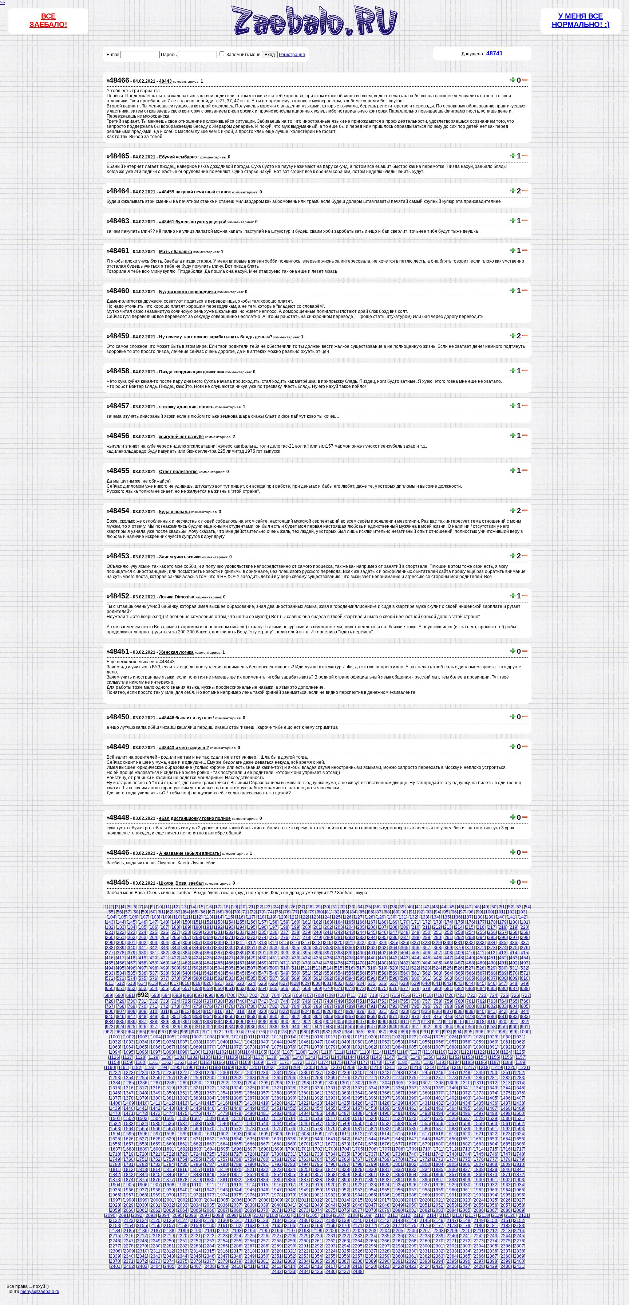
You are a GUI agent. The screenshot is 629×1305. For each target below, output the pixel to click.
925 (131, 1026)
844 (524, 1011)
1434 (465, 1103)
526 (459, 968)
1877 (169, 1179)
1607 (290, 1133)
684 (481, 988)
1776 (479, 1159)
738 (219, 1001)
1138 (271, 1057)
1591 (492, 1128)
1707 (385, 1149)
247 (393, 932)
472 (295, 963)
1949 (303, 1189)
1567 (169, 1128)
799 (459, 1006)
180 (514, 922)
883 (525, 1016)
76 (286, 912)
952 (426, 1026)
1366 (384, 1093)
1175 (337, 1062)
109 (166, 917)
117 (250, 917)
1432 (438, 1103)
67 (211, 912)
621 (218, 983)
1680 (438, 1144)
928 (164, 1026)
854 (208, 1016)
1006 (183, 1036)
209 (404, 927)
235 (262, 932)
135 (446, 917)
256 (492, 932)
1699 (277, 1149)
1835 (438, 1169)
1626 (128, 1138)
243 (350, 932)
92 (420, 912)
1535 (155, 1123)
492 (514, 963)
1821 (250, 1169)
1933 (506, 1184)
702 (253, 995)
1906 (142, 1184)
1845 (155, 1174)
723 (482, 995)
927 (153, 1026)
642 (448, 983)
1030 (506, 1036)
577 (164, 978)
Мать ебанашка (175, 251)
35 (368, 906)
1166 (219, 1062)
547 (262, 973)
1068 (182, 1047)
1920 (330, 1184)
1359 (290, 1093)
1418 (250, 1103)
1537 (182, 1123)
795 (415, 1006)
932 (208, 1026)
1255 (142, 1077)
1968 (142, 1195)
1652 (479, 1138)
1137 (258, 1057)
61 (161, 912)
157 (262, 922)
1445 (196, 1108)
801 (481, 1006)
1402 (452, 1098)
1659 (155, 1144)
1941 (196, 1189)
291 (448, 937)
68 (219, 912)
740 (241, 1001)
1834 (425, 1169)
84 (353, 912)
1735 (344, 1154)
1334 (371, 1087)
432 (284, 957)
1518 (344, 1118)
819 (251, 1011)
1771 (411, 1159)
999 (512, 1031)
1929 (452, 1184)
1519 (357, 1118)
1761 (277, 1159)
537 (153, 973)
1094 (115, 1052)
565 (459, 973)
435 (317, 957)
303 (153, 942)
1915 (263, 1184)
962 (108, 1031)
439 (361, 957)
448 (459, 957)
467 (241, 963)
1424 (330, 1103)
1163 (180, 1062)
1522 (398, 1118)
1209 (362, 1067)
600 (415, 978)
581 (208, 978)
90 (404, 912)
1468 (506, 1108)
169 (393, 922)
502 (197, 968)
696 (188, 995)
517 (360, 968)
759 (448, 1001)
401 (372, 952)
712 (362, 995)
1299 (317, 1082)
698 (210, 995)
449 (470, 957)
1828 (344, 1169)
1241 (371, 1072)
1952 (344, 1189)
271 (230, 937)
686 (503, 988)
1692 (183, 1149)
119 (271, 917)
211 (426, 927)
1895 (411, 1179)
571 (525, 973)
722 (471, 995)
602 (437, 978)
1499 (506, 1113)
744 (284, 1001)
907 (361, 1021)
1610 (331, 1133)
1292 (223, 1082)
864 (317, 1016)
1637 (277, 1138)
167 (372, 922)
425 (208, 957)
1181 (415, 1062)
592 (328, 978)
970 (195, 1031)
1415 (209, 1103)
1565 (142, 1128)
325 (393, 942)
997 (490, 1031)
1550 (357, 1123)
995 (468, 1031)
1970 (169, 1195)
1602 (223, 1133)
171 (415, 922)
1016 (317, 1036)
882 (514, 1016)
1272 (371, 1077)
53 (519, 906)
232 (230, 932)
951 (415, 1026)
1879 (196, 1179)
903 (317, 1021)
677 (404, 988)
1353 (209, 1093)
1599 (183, 1133)
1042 (250, 1042)
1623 (506, 1133)
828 (349, 1011)
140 (501, 917)
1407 (519, 1098)
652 (131, 988)
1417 (236, 1103)
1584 (398, 1128)
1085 (411, 1047)
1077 (303, 1047)
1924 (384, 1184)
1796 (330, 1164)
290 (437, 937)
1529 (492, 1118)
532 (524, 968)
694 (166, 995)
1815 (169, 1169)
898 (262, 1021)
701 (242, 995)
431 (273, 957)
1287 (156, 1082)
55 (111, 912)
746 (306, 1001)
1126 (114, 1057)
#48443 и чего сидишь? (184, 747)
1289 (183, 1082)
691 (130, 995)
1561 (506, 1123)
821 (273, 1011)
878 (470, 1016)
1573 (250, 1128)
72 (253, 912)
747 (317, 1001)
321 (349, 942)
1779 (519, 1159)
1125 (519, 1052)
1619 (452, 1133)
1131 (180, 1057)
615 (153, 983)
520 (393, 968)
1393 (330, 1098)
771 (153, 1006)
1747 (506, 1154)
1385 (223, 1098)
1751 (142, 1159)
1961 (465, 1189)
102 (511, 912)
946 (361, 1026)
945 (350, 1026)
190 (197, 927)
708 (319, 995)
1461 (411, 1108)
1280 (479, 1077)
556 (361, 973)
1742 (438, 1154)
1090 (479, 1047)
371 (470, 947)
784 (295, 1006)
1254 (128, 1077)
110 (177, 917)
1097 (155, 1052)
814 (197, 1011)
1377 (115, 1098)
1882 (236, 1179)
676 (393, 988)
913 (426, 1021)
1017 (330, 1036)
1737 (371, 1154)
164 (339, 922)
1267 (303, 1077)
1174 (324, 1062)
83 (345, 912)
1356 (250, 1093)
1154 (481, 1057)
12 (175, 906)
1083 (384, 1047)
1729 (263, 1154)
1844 (142, 1174)
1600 (196, 1133)
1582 (371, 1128)
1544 (277, 1123)
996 (479, 1031)
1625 (115, 1138)
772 (164, 1006)
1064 (128, 1047)
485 (437, 963)
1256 (155, 1077)
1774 (452, 1159)
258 (514, 932)
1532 (115, 1123)
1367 (398, 1093)
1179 (389, 1062)
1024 (425, 1036)
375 (514, 947)
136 (457, 917)
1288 (169, 1082)
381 (153, 952)
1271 (357, 1077)
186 (153, 927)
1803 (425, 1164)
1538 (196, 1123)
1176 (350, 1062)
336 (513, 942)
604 (459, 978)
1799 (371, 1164)
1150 (429, 1057)
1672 (330, 1144)
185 (142, 927)
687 (514, 988)
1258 (182, 1077)
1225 (155, 1072)
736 (197, 1001)
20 (242, 906)
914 (437, 1021)
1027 (465, 1036)
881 (503, 1016)
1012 (263, 1036)
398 (339, 952)
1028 (479, 1036)
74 (270, 912)
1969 (155, 1195)
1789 (236, 1164)
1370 (438, 1093)
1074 (263, 1047)
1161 (153, 1062)
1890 (344, 1179)
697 (199, 995)
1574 (263, 1128)
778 (230, 1006)
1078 (317, 1047)
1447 (223, 1108)
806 (110, 1011)
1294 (250, 1082)
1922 (357, 1184)
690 (119, 995)
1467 (492, 1108)
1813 (142, 1169)
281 (339, 937)
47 (468, 906)
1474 (169, 1113)
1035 (155, 1042)
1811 (115, 1169)
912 (415, 1021)
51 (502, 906)
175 (459, 922)
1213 (416, 1067)
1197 (202, 1067)
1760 (263, 1159)
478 (361, 963)
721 (460, 995)
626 (273, 983)
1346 (115, 1093)
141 (511, 917)
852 (186, 1016)
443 (404, 957)
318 (317, 942)
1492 (411, 1113)
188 (175, 927)
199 (295, 927)
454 (525, 957)
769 (131, 1006)
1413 (182, 1103)
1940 (182, 1189)
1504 (156, 1118)
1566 (155, 1128)
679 (426, 988)
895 (230, 1021)
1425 (344, 1103)
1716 (506, 1149)
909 (383, 1021)
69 (228, 912)
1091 (492, 1047)
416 (110, 957)
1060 (492, 1042)
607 (492, 978)
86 (370, 912)
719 (439, 995)
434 (306, 957)
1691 (169, 1149)
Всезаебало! (48, 20)
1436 (492, 1103)
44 (443, 906)
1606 (277, 1133)
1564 (128, 1128)
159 (284, 922)
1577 (303, 1128)
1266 (290, 1077)
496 (131, 968)
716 (406, 995)
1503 (142, 1118)
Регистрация (292, 54)
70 (236, 912)
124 (326, 917)
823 (295, 1011)
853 (197, 1016)
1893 (384, 1179)
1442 (155, 1108)
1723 (182, 1154)
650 (110, 988)
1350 (169, 1093)
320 (339, 942)
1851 (236, 1174)
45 (452, 906)
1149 (415, 1057)
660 (219, 988)
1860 (357, 1174)
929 (175, 1026)
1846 (169, 1174)
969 (185, 1031)
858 (252, 1016)
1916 (277, 1184)
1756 (209, 1159)
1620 (465, 1133)
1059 (479, 1042)
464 (208, 963)
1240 (357, 1072)
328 (426, 942)
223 (131, 932)
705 (286, 995)
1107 (287, 1052)
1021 (384, 1036)
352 (262, 947)
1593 (519, 1128)
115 (229, 917)
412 (491, 952)
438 (350, 957)
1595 (129, 1133)
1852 (250, 1174)
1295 (263, 1082)
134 (435, 917)
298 (525, 937)
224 (142, 932)
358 (328, 947)
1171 (284, 1062)
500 (175, 968)
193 (230, 927)
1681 (452, 1144)
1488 (357, 1113)
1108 (300, 1052)
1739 (398, 1154)
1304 (385, 1082)
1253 (115, 1077)
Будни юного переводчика (188, 291)
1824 (290, 1169)
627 (284, 983)
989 (403, 1031)
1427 (371, 1103)
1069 (196, 1047)
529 (491, 968)
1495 (452, 1113)
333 (480, 942)
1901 (492, 1179)
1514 (290, 1118)
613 (131, 983)
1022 (398, 1036)
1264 (263, 1077)
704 (275, 995)
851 (175, 1016)
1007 (196, 1036)
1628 (155, 1138)
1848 (196, 1174)
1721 (155, 1154)
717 (417, 995)
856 (230, 1016)
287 (404, 937)
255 (481, 932)
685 (492, 988)
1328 (290, 1087)
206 (372, 927)
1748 (519, 1154)
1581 (357, 1128)
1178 (376, 1062)
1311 (479, 1082)
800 (470, 1006)
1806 (465, 1164)
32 (343, 906)
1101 (209, 1052)
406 (426, 952)
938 (273, 1026)
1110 (326, 1052)
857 (241, 1016)
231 (219, 932)
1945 (250, 1189)
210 (415, 927)
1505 (169, 1118)
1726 (223, 1154)
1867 (452, 1174)
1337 (411, 1087)
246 (383, 932)
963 (119, 1031)
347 (208, 947)
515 (339, 968)
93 (429, 912)
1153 (468, 1057)
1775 (465, 1159)
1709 (412, 1149)
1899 (465, 1179)
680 (437, 988)
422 (175, 957)
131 (402, 917)
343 (164, 947)
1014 (290, 1036)
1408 (115, 1103)
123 (315, 917)
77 (295, 912)
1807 (479, 1164)
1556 (438, 1123)
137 (468, 917)
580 (197, 978)
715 (395, 995)
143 (110, 922)
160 (295, 922)
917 (470, 1021)
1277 (438, 1077)
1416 (223, 1103)
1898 (452, 1179)
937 (262, 1026)
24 (276, 906)
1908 (169, 1184)
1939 (169, 1189)
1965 (519, 1189)
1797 (344, 1164)
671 (339, 988)
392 (273, 952)
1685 (506, 1144)
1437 (506, 1103)
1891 (357, 1179)
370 (459, 947)
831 (382, 1011)
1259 (196, 1077)
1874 (128, 1179)
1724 (196, 1154)
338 (110, 947)
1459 (384, 1108)
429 (252, 957)
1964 (506, 1189)
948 (383, 1026)
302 (142, 942)
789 (350, 1006)
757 (426, 1001)
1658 (142, 1144)
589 (295, 978)
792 (383, 1006)
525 (448, 968)
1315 (115, 1087)
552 (317, 973)
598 (393, 978)
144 (120, 922)
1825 (303, 1169)
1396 (371, 1098)
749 (339, 1001)
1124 (506, 1052)
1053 (398, 1042)
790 (361, 1006)
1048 (330, 1042)
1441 (142, 1108)
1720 (142, 1154)
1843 (128, 1174)
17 (217, 906)
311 (240, 942)
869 (372, 1016)
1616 (411, 1133)
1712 (452, 1149)
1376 (519, 1093)
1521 (384, 1118)
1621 (479, 1133)
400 (361, 952)
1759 (250, 1159)
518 (371, 968)
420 (153, 957)
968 (174, 1031)
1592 (506, 1128)
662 (241, 988)
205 (361, 927)
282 (350, 937)
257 (503, 932)
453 (514, 957)
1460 (398, 1108)
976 (261, 1031)
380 (142, 952)
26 (293, 906)
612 (120, 983)
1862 (384, 1174)
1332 (344, 1087)
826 (328, 1011)
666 (284, 988)
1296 (277, 1082)
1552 (384, 1123)
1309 (452, 1082)
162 (317, 922)
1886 (290, 1179)
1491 (398, 1113)
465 (219, 963)
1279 (465, 1077)
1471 (128, 1113)
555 (350, 973)
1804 (438, 1164)
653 (142, 988)
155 (241, 922)
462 (186, 963)
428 (241, 957)
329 (437, 942)
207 (383, 927)
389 (241, 952)
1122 (480, 1052)
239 (306, 932)
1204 (295, 1067)
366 (415, 947)
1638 (290, 1138)
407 (437, 952)
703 (264, 995)
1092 (506, 1047)
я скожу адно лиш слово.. (187, 406)
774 (186, 1006)
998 (501, 1031)
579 (186, 978)
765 (514, 1001)
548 (273, 973)
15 (200, 906)
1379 (142, 1098)
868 (361, 1016)
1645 (384, 1138)
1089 (465, 1047)
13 (184, 906)
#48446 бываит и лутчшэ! (186, 717)
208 (393, 927)
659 (208, 988)
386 (208, 952)
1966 (115, 1195)
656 (175, 988)
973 (228, 1031)
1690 (156, 1149)
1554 (411, 1123)
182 (110, 927)
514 (328, 968)
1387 (250, 1098)
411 (480, 952)
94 (437, 912)
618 (186, 983)
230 (208, 932)
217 (491, 927)
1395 (357, 1098)
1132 (193, 1057)
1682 (465, 1144)
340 (131, 947)
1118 (428, 1052)
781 (262, 1006)
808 (131, 1011)
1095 (128, 1052)
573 (120, 978)
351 (252, 947)
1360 (303, 1093)
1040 (223, 1042)
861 (284, 1016)
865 (328, 1016)
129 (380, 917)
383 (175, 952)
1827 (330, 1169)
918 (480, 1021)
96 (454, 912)
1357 (263, 1093)
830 (371, 1011)
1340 (452, 1087)
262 (131, 937)
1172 (297, 1062)
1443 (169, 1108)
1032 (115, 1042)
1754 (182, 1159)
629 (306, 983)
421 (164, 957)
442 (393, 957)
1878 (182, 1179)
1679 (425, 1144)
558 (383, 973)
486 (448, 963)
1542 (250, 1123)
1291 (210, 1082)
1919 (317, 1184)
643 (459, 983)
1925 (398, 1184)
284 (372, 937)
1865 (425, 1174)
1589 (465, 1128)
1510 (237, 1118)
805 (525, 1006)
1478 (223, 1113)
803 (503, 1006)
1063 (115, 1047)
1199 (228, 1067)
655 (164, 988)
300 (120, 942)
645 (480, 983)
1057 (452, 1042)
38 (393, 906)
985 (359, 1031)
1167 (232, 1062)
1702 (317, 1149)
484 (426, 963)
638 (404, 983)
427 (230, 957)
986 (370, 1031)
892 (197, 1021)
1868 (465, 1174)
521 (404, 968)
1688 (129, 1149)
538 (164, 973)
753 (383, 1001)
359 (339, 947)
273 (252, 937)
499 (164, 968)
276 (284, 937)
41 (418, 906)
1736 (357, 1154)
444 (415, 957)
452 (503, 957)
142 (522, 917)
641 (437, 983)
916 (459, 1021)
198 (284, 927)
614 (142, 983)
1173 (311, 1062)
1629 (169, 1138)
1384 (209, 1098)
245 (372, 932)
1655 (519, 1138)
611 (109, 983)
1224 (142, 1072)
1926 (411, 1184)
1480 (250, 1113)
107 (144, 917)
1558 (465, 1123)
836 (437, 1011)
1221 (524, 1067)
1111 (339, 1052)
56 (119, 912)
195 (252, 927)
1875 (142, 1179)
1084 (398, 1047)
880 (492, 1016)
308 (208, 942)
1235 (290, 1072)
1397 (384, 1098)
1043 (263, 1042)
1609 (317, 1133)
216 (480, 927)
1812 (128, 1169)
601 (426, 978)
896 (241, 1021)
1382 (182, 1098)
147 (153, 922)
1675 (371, 1144)
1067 (169, 1047)
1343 (492, 1087)
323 (371, 942)
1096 (142, 1052)
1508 (210, 1118)
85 (362, 912)
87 (378, 912)
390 (252, 952)
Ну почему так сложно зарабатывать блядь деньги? (215, 336)
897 (252, 1021)
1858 (330, 1174)
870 (383, 1016)
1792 (277, 1164)
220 (524, 927)
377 (110, 952)
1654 (506, 1138)
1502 (129, 1118)
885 (120, 1021)
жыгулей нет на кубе (181, 436)
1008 (210, 1036)
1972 (196, 1195)
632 (339, 983)
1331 (330, 1087)
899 (273, 1021)
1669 (290, 1144)
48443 (165, 81)
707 (308, 995)
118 (261, 917)
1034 (142, 1042)
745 (295, 1001)
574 (131, 978)
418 (131, 957)
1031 (519, 1036)
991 (425, 1031)
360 (350, 947)
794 (404, 1006)
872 (404, 1016)
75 (278, 912)
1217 (470, 1067)
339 (120, 947)
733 (164, 1001)
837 (448, 1011)
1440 (128, 1108)
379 (131, 952)
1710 (425, 1149)
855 (219, 1016)
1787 (209, 1164)
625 (262, 983)
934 (230, 1026)
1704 (344, 1149)
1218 (483, 1067)
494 (110, 968)
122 (304, 917)
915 (448, 1021)
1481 (263, 1113)
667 (295, 988)
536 (142, 973)
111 (187, 917)
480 (383, 963)
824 (306, 1011)
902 (306, 1021)
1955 (384, 1189)
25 (284, 906)
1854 (277, 1174)
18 (226, 906)
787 (328, 1006)
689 (108, 995)
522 (415, 968)
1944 (236, 1189)
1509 (223, 1118)
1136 (245, 1057)
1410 (142, 1103)
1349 (155, 1093)
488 (470, 963)
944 (339, 1026)
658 (197, 988)
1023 (411, 1036)
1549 (344, 1123)
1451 (277, 1108)
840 (480, 1011)
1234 (277, 1072)
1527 (465, 1118)
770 (142, 1006)
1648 (425, 1138)
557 (372, 973)
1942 (209, 1189)
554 (339, 973)
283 (361, 937)
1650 (452, 1138)
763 (492, 1001)
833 (404, 1011)
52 (510, 906)
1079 (330, 1047)
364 (393, 947)
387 (219, 952)
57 (127, 912)
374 (503, 947)
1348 (142, 1093)
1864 (411, 1174)
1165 (206, 1062)
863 (306, 1016)
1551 (371, 1123)
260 (110, 937)
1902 (506, 1179)
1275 (411, 1077)
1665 (236, 1144)
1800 (384, 1164)
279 (317, 937)
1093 (519, 1047)
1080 (344, 1047)
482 (404, 963)
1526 (452, 1118)
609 (514, 978)
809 (142, 1011)
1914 (250, 1184)
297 (514, 937)
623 (240, 983)
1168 (245, 1062)
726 (515, 995)
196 (262, 927)
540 (186, 973)
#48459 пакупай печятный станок (195, 191)
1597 (156, 1133)
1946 (263, 1189)
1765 (330, 1159)
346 (197, 947)
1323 (223, 1087)
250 (426, 932)
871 (393, 1016)
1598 (169, 1133)
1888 (317, 1179)
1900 (479, 1179)
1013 (277, 1036)
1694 (210, 1149)
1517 (330, 1118)
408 (448, 952)
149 (175, 922)
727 (526, 995)
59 (144, 912)
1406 (506, 1098)
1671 (317, 1144)
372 (481, 947)
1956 (398, 1189)
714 (384, 995)
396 (317, 952)
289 (426, 937)
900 (284, 1021)
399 (350, 952)
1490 (384, 1113)
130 (391, 917)
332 (470, 942)
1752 (155, 1159)
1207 (336, 1067)
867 (350, 1016)
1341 (465, 1087)
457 (131, 963)
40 (410, 906)
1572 (236, 1128)
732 (153, 1001)
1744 (465, 1154)
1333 (357, 1087)
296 (503, 937)
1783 (155, 1164)
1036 (169, 1042)
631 (328, 983)
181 (525, 922)
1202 (268, 1067)
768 (120, 1006)
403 (393, 952)
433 (295, 957)
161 (306, 922)
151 (197, 922)
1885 (277, 1179)
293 (470, 937)
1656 (115, 1144)
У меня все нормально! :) (581, 20)
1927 (425, 1184)
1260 (209, 1077)
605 (470, 978)
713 (373, 995)
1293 (237, 1082)
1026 (452, 1036)
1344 (506, 1087)
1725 (209, 1154)
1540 (223, 1123)
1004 (156, 1036)
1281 (492, 1077)
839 (470, 1011)
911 (404, 1021)
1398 (398, 1098)
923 (110, 1026)
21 (251, 906)
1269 (330, 1077)
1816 (182, 1169)
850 (164, 1016)
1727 (236, 1154)
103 (522, 912)
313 (262, 942)
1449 (250, 1108)
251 (437, 932)
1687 (115, 1149)
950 (404, 1026)
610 (525, 978)
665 (273, 988)
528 (480, 968)
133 (424, 917)
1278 (452, 1077)
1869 (479, 1174)
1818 (209, 1169)
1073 (250, 1047)
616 (164, 983)
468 (252, 963)
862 (295, 1016)
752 (372, 1001)
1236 (303, 1072)
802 (492, 1006)
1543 (263, 1123)
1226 (169, 1072)
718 (428, 995)
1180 (402, 1062)
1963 (492, 1189)
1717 (519, 1149)
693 (155, 995)
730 (131, 1001)
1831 (384, 1169)
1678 (411, 1144)
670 (328, 988)
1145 (363, 1057)
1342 (479, 1087)
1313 (506, 1082)
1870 (492, 1174)
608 (503, 978)
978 (283, 1031)
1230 (223, 1072)
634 (360, 983)
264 (153, 937)
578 (175, 978)
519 (382, 968)
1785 (182, 1164)
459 (153, 963)
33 (351, 906)
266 (175, 937)
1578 (317, 1128)
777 (219, 1006)
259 (525, 932)
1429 (398, 1103)
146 (142, 922)
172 (426, 922)
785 (306, 1006)
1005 (169, 1036)
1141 (311, 1057)
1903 (519, 1179)
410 (470, 952)
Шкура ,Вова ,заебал (181, 883)
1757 (223, 1159)
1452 (290, 1108)
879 (481, 1016)
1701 (304, 1149)
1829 (357, 1169)
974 (239, 1031)
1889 (330, 1179)
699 (221, 995)
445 (426, 957)
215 (470, 927)
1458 (371, 1108)
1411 (156, 1103)
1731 (290, 1154)
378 (120, 952)
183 (120, 927)
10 (159, 906)
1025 (438, 1036)
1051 (371, 1042)
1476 (196, 1113)
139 (490, 917)
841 (491, 1011)
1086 (425, 1047)
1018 (344, 1036)
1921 (344, 1184)
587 (273, 978)
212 (437, 927)
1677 (398, 1144)
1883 (250, 1179)
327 (415, 942)
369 (448, 947)
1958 (425, 1189)
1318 (155, 1087)
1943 (223, 1189)
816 (218, 1011)
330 (448, 942)
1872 (519, 1174)
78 (303, 912)
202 (328, 927)
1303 (371, 1082)
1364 (357, 1093)
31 (334, 906)
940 (295, 1026)
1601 (210, 1133)
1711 (438, 1149)
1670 (303, 1144)
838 (459, 1011)
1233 (263, 1072)
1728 (250, 1154)
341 (142, 947)
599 (404, 978)
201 (317, 927)
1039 (209, 1042)
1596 (142, 1133)
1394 (344, 1098)
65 (194, 912)
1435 (479, 1103)
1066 (155, 1047)
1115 (390, 1052)
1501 (115, 1118)
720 (450, 995)
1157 (520, 1057)
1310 (465, 1082)
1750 (128, 1159)
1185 (468, 1062)
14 (192, 906)
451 (492, 957)
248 (404, 932)
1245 (425, 1072)
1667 (263, 1144)
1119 (441, 1052)
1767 (357, 1159)
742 (262, 1001)
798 (448, 1006)
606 (481, 978)
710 (341, 995)
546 (252, 973)
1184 (455, 1062)
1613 (371, 1133)
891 (186, 1021)
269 (208, 937)
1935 (115, 1189)
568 (492, 973)
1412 (169, 1103)
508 (262, 968)
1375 (506, 1093)
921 (513, 1021)
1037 (182, 1042)
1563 (115, 1128)
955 (459, 1026)
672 (350, 988)
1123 (493, 1052)
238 (295, 932)
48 (477, 906)
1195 (176, 1067)
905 (339, 1021)
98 (471, 912)
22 (259, 906)
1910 (196, 1184)
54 (527, 906)
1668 (277, 1144)
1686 (519, 1144)
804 (514, 1006)
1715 (492, 1149)
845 (110, 1016)
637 (393, 983)
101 (500, 912)
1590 (479, 1128)
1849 (209, 1174)
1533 (128, 1123)
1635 (250, 1138)
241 (328, 932)
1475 (182, 1113)
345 (186, 947)
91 (412, 912)
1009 (223, 1036)
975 (250, 1031)
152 (208, 922)
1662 (196, 1144)
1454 (317, 1108)
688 (525, 988)
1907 (156, 1184)
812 (175, 1011)
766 (525, 1001)
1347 (128, 1093)
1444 (182, 1108)
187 (164, 927)
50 (494, 906)
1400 (425, 1098)
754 (393, 1001)
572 (110, 978)
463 (197, 963)
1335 (384, 1087)
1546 (303, 1123)
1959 (438, 1189)
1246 (438, 1072)
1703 (331, 1149)
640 (426, 983)
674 (372, 988)
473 (306, 963)
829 (360, 1011)
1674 (357, 1144)
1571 (223, 1128)
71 (245, 912)
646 (491, 983)
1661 (182, 1144)
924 (120, 1026)
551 (306, 973)
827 (339, 1011)
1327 (277, 1087)
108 (155, 917)
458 (142, 963)
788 (339, 1006)
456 (120, 963)
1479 (236, 1113)
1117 (415, 1052)
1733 (317, 1154)
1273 (384, 1077)
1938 (155, 1189)
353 (273, 947)
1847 (182, 1174)
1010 (237, 1036)
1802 (411, 1164)
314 (273, 942)
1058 (465, 1042)
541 (197, 973)
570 (514, 973)
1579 (330, 1128)
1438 (519, 1103)
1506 (183, 1118)
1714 (479, 1149)
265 (164, 937)
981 (316, 1031)
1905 (129, 1184)
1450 (263, 1108)
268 (197, 937)
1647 (411, 1138)
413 (502, 952)
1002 (129, 1036)
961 (525, 1026)
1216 (456, 1067)
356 (306, 947)
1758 (236, 1159)
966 (152, 1031)
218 (502, 927)
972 (217, 1031)
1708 (398, 1149)
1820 (236, 1169)
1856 (303, 1174)
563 (437, 973)
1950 (317, 1189)
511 (295, 968)
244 (361, 932)
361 (361, 947)
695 (177, 995)
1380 (155, 1098)
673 (361, 988)
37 (385, 906)
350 (241, 947)
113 (208, 917)
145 (131, 922)
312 (251, 942)
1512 (263, 1118)
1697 (250, 1149)
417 (120, 957)
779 (241, 1006)
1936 (128, 1189)
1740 (411, 1154)
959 (503, 1026)
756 (415, 1001)
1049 (344, 1042)
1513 (277, 1118)
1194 (162, 1067)
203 (339, 927)
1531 (519, 1118)
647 (502, 983)
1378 (128, 1098)
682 (459, 988)
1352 (196, 1093)
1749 (115, 1159)
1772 (425, 1159)
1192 (136, 1067)
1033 (128, 1042)
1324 (236, 1087)
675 (383, 988)
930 (186, 1026)
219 (513, 927)
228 (186, 932)
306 (186, 942)
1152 (455, 1057)
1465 (465, 1108)
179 (503, 922)
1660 (169, 1144)
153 (219, 922)
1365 (371, 1093)
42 (427, 906)
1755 (196, 1159)
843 (513, 1011)
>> (2, 2)
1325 (250, 1087)
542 (208, 973)
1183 (442, 1062)
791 (372, 1006)
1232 (250, 1072)
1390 (290, 1098)
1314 (519, 1082)
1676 (384, 1144)
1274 (398, 1077)
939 (284, 1026)
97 (462, 912)
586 (262, 978)
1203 (282, 1067)
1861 (371, 1174)
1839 (492, 1169)
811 (164, 1011)
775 (197, 1006)
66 (203, 912)
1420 (277, 1103)
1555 (425, 1123)
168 (383, 922)
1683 (479, 1144)
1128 (140, 1057)
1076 (290, 1047)
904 (328, 1021)
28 (309, 906)
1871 (506, 1174)
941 (306, 1026)
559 (393, 973)
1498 (492, 1113)
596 (372, 978)
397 (328, 952)
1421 (290, 1103)
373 (492, 947)
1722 (169, 1154)
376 (525, 947)
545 (241, 973)
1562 (519, 1123)
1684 (492, 1144)
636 (382, 983)
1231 (236, 1072)
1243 (398, 1072)
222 (120, 932)
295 (492, 937)
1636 (263, 1138)
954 (448, 1026)
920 (502, 1021)
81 (328, 912)
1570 (209, 1128)
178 (492, 922)
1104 (248, 1052)
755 (404, 1001)
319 (328, 942)
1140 (297, 1057)
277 (295, 937)
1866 (438, 1174)
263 (142, 937)
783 (284, 1006)
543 (219, 973)
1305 (398, 1082)
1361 (317, 1093)
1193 (149, 1067)
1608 (304, 1133)
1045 (290, 1042)
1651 (465, 1138)
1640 (317, 1138)
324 (382, 942)
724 (493, 995)
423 (186, 957)
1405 (492, 1098)
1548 (330, 1123)
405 (415, 952)
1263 (250, 1077)
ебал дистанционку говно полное (195, 818)
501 (186, 968)
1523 (411, 1118)
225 (153, 932)
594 (350, 978)
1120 (454, 1052)
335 (502, 942)
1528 (479, 1118)
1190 (110, 1067)
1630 (182, 1138)
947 (372, 1026)
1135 (232, 1057)
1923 (371, 1184)
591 (317, 978)
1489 (371, 1113)
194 (241, 927)
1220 (510, 1067)
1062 (519, 1042)
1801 (398, 1164)
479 (372, 963)
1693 (196, 1149)
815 (207, 1011)
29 (318, 906)
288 (415, 937)
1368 (411, 1093)
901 (295, 1021)
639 (415, 983)
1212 (402, 1067)
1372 (465, 1093)
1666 (250, 1144)
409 (459, 952)
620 (207, 983)
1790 (250, 1164)
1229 (209, 1072)
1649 (438, 1138)
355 (295, 947)
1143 (337, 1057)
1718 (115, 1154)
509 (273, 968)
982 (327, 1031)
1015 (303, 1036)
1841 (519, 1169)
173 (437, 922)
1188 (507, 1062)
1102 (222, 1052)
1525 (438, 1118)
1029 (492, 1036)
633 (349, 983)
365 (404, 947)
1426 (357, 1103)
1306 (412, 1082)
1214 (429, 1067)
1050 (357, 1042)
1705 (358, 1149)
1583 (384, 1128)
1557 (452, 1123)
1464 (452, 1108)
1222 (115, 1072)
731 (142, 1001)
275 (273, 937)
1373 (479, 1093)
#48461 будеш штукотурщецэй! (192, 221)
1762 (290, 1159)
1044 (277, 1042)
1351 (182, 1093)
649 (524, 983)
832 (393, 1011)
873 (415, 1016)
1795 (317, 1164)
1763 (303, 1159)
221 (110, 932)
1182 (429, 1062)
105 (122, 917)
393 (284, 952)
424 (197, 957)
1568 (182, 1128)
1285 (129, 1082)
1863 (398, 1174)
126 (348, 917)
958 (492, 1026)
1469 (519, 1108)
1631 (196, 1138)
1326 (263, 1087)
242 (339, 932)
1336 (398, 1087)
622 (229, 983)
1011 (250, 1036)
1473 (155, 1113)
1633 (223, 1138)
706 (297, 995)
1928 (438, 1184)
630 (317, 983)
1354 (223, 1093)
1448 (236, 1108)
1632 (209, 1138)
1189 (520, 1062)
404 (404, 952)
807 (120, 1011)
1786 (196, 1164)
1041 (236, 1042)
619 (197, 983)
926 (142, 1026)
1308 (439, 1082)
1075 (277, 1047)
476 (339, 963)
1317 (142, 1087)
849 (153, 1016)
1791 (263, 1164)
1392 (317, 1098)
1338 (425, 1087)
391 (262, 952)
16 (209, 906)
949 (393, 1026)
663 (252, 988)
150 (186, 922)
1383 (196, 1098)
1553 (398, 1123)
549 (284, 973)
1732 (303, 1154)
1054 (411, 1042)
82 (337, 912)
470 (273, 963)
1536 (169, 1123)
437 (339, 957)
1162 (166, 1062)
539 (175, 973)
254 (470, 932)
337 (524, 942)
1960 (452, 1189)
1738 (384, 1154)
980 (305, 1031)
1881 (223, 1179)
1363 (344, 1093)
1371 (452, 1093)
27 (301, 906)
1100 (196, 1052)
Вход (270, 54)
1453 (303, 1108)
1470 (115, 1113)
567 (481, 973)
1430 (411, 1103)
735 (186, 1001)
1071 (223, 1047)
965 (141, 1031)
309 (219, 942)
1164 (193, 1062)
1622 (492, 1133)
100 (489, 912)
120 (282, 917)
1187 (494, 1062)
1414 (196, 1103)
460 (164, 963)
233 (241, 932)
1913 (236, 1184)
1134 (219, 1057)
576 (153, 978)
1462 (425, 1108)
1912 (223, 1184)
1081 (357, 1047)
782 (273, 1006)
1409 (129, 1103)
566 (470, 973)
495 (120, 968)
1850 (223, 1174)
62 (169, 912)
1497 (479, 1113)
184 (131, 927)
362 (372, 947)
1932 (492, 1184)
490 (492, 963)
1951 (330, 1189)
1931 (479, 1184)
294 (481, 937)
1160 (140, 1062)
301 (131, 942)
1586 (425, 1128)
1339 (438, 1087)
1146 (376, 1057)
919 (491, 1021)
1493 (425, 1113)
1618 (438, 1133)
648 (513, 983)
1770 (398, 1159)
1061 (506, 1042)
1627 (142, 1138)
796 (426, 1006)
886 (131, 1021)
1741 (425, 1154)
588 (284, 978)
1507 (196, 1118)
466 (230, 963)
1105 (261, 1052)
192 (219, 927)
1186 (481, 1062)
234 (252, 932)
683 (470, 988)
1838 (479, 1169)
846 (120, 1016)
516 (349, 968)
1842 (115, 1174)
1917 (290, 1184)
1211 (389, 1067)
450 (481, 957)
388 (230, 952)
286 (393, 937)
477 (350, 963)
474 (317, 963)
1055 (425, 1042)
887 (142, 1021)
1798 (357, 1164)
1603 (237, 1133)
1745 (479, 1154)
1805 (452, 1164)
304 (164, 942)
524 (437, 968)
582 (219, 978)
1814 (155, 1169)
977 (272, 1031)
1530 (506, 1118)
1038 (196, 1042)
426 (219, 957)
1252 (519, 1072)
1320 (182, 1087)
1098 (169, 1052)
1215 (443, 1067)
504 (219, 968)
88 (387, 912)
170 (404, 922)
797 (437, 1006)
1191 (123, 1067)
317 (306, 942)
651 (120, 988)
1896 (425, 1179)
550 (295, 973)
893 (208, 1021)
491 (503, 963)
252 (448, 932)
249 (415, 932)
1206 (322, 1067)
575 (142, 978)
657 (186, 988)
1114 (377, 1052)
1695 (223, 1149)
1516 (317, 1118)
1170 (271, 1062)
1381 (169, 1098)
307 (197, 942)
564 (448, 973)
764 (503, 1001)
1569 (196, 1128)
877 (459, 1016)
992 (436, 1031)
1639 (303, 1138)
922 (524, 1021)
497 (142, 968)
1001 (115, 1036)
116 (240, 917)
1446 (209, 1108)
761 (470, 1001)
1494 (438, 1113)
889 (164, 1021)
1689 (142, 1149)
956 (470, 1026)
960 (514, 1026)
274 (262, 937)
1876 (155, 1179)
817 (229, 1011)
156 (252, 922)
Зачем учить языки (180, 556)
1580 (344, 1128)
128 (369, 917)
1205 (309, 1067)
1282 (506, 1077)
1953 (357, 1189)
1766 (344, 1159)
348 (219, 947)
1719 (128, 1154)
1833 (411, 1169)
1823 (277, 1169)
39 (401, 906)
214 (459, 927)
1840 (506, 1169)
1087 (438, 1047)
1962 (479, 1189)
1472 (142, 1113)
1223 (128, 1072)
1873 (115, 1179)
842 (502, 1011)
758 (437, 1001)
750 (350, 1001)
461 (175, 963)
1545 (290, 1123)
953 (437, 1026)
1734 (330, 1154)
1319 (169, 1087)
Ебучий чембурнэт (179, 157)
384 (186, 952)
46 (460, 906)
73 (261, 912)
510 (284, 968)
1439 (115, 1108)
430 (262, 957)
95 (445, 912)
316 (295, 942)
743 (273, 1001)
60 (152, 912)
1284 (115, 1082)
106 (133, 917)
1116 (402, 1052)
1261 (223, 1077)
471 (284, 963)
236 (273, 932)
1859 (344, 1174)
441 (383, 957)
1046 (303, 1042)
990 (414, 1031)
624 (251, 983)
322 (360, 942)
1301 (344, 1082)
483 (415, 963)
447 (448, 957)
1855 (290, 1174)
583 (230, 978)
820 (262, 1011)
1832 (398, 1169)
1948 (290, 1189)
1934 (519, 1184)
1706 (371, 1149)
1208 (349, 1067)
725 (504, 995)
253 (459, 932)
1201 (255, 1067)
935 (241, 1026)
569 (503, 973)
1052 (384, 1042)
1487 (344, 1113)
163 (328, 922)
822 (284, 1011)
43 (435, 906)
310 (230, 942)
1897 (438, 1179)
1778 (506, 1159)
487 (459, 963)
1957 (411, 1189)
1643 (357, 1138)
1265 (277, 1077)
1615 (398, 1133)
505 (230, 968)
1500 (519, 1113)
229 (197, 932)
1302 (358, 1082)
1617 (425, 1133)
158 (273, 922)
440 (372, 957)
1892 (371, 1179)
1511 (250, 1118)
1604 (250, 1133)
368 (437, 947)
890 (175, 1021)
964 (130, 1031)
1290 (196, 1082)
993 (447, 1031)
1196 (189, 1067)
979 (294, 1031)
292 (459, 937)
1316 (128, 1087)
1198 (215, 1067)
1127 (127, 1057)
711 (351, 995)
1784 (169, 1164)
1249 (479, 1072)
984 (348, 1031)
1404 (479, 1098)
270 (219, 937)
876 (448, 1016)
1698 (263, 1149)
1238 (330, 1072)
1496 (465, 1113)
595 (361, 978)
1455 (330, 1108)
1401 (438, 1098)
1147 (389, 1057)
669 (317, 988)
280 (328, 937)
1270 (344, 1077)
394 (295, 952)
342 (153, 947)
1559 (479, 1123)
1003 (142, 1036)
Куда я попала (174, 511)
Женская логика (176, 652)
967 (163, 1031)
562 (426, 973)
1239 (344, 1072)
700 (232, 995)
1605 (263, 1133)
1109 (314, 1052)
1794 (303, 1164)
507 (252, 968)
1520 (371, 1118)
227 (175, 932)
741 (252, 1001)
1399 (411, 1098)
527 (470, 968)
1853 (263, 1174)
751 (361, 1001)
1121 (467, 1052)
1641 (330, 1138)
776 (208, 1006)
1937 (142, 1189)
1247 (452, 1072)
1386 (236, 1098)
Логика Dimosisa (176, 597)
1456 (344, 1108)
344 (175, 947)
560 (404, 973)
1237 (317, 1072)
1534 (142, 1123)
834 (415, 1011)
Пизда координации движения (191, 371)
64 (186, 912)
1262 (236, 1077)
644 (470, 983)
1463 (438, 1108)
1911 (209, 1184)
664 (262, 988)
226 (164, 932)
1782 (142, 1164)
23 (267, 906)
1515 (303, 1118)
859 (262, 1016)
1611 (344, 1133)
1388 (263, 1098)
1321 (196, 1087)
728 (110, 1001)
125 (337, 917)
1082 (371, 1047)
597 (383, 978)
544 (230, 973)
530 (502, 968)
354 (284, 947)
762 (481, 1001)
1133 (206, 1057)
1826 (317, 1169)
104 (111, 917)
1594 (115, 1133)
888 (153, 1021)
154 (230, 922)
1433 (452, 1103)
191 (208, 927)
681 (448, 988)
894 (219, 1021)
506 (241, 968)
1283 (519, 1077)
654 (153, 988)
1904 (115, 1184)
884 (110, 1021)
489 (481, 963)
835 (426, 1011)
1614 (384, 1133)
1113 (364, 1052)
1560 (492, 1123)
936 (252, 1026)
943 (328, 1026)
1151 (442, 1057)
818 (240, 1011)
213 (448, 927)
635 (371, 983)
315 (284, 942)
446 (437, 957)
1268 (317, 1077)
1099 (182, 1052)
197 (273, 927)
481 (393, 963)
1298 (304, 1082)
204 (350, 927)
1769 (384, 1159)
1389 (277, 1098)
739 (230, 1001)
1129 (153, 1057)
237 (284, 932)
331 (459, 942)
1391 (303, 1098)
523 (426, 968)
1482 (277, 1113)
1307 (425, 1082)
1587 (438, 1128)
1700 (290, 1149)
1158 (114, 1062)
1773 (438, 1159)
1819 (223, 1169)
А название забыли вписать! (190, 853)
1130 (166, 1057)
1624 (519, 1133)
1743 (452, 1154)
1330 (317, 1087)
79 (311, 912)
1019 (357, 1036)
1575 (277, 1128)
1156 (507, 1057)
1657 (128, 1144)
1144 (350, 1057)
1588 (452, 1128)
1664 (223, 1144)
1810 (519, 1164)
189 (186, 927)
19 (234, 906)
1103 (235, 1052)
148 (164, 922)
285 (383, 937)
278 (306, 937)
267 (186, 937)
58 (136, 912)
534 (120, 973)
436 (328, 957)
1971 (182, 1195)
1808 (492, 1164)
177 (481, 922)
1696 (237, 1149)
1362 (330, 1093)
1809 (506, 1164)
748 (328, 1001)
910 (393, 1021)
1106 (274, 1052)
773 (175, 1006)
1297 (290, 1082)
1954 (371, 1189)
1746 (492, 1154)
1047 (317, 1042)
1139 (284, 1057)
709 (330, 995)
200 (306, 927)
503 (208, 968)
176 (470, 922)
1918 (303, 1184)
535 (131, 973)
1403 (465, 1098)
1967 (128, 1195)
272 (241, 937)
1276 (425, 1077)
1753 (169, 1159)
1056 (438, 1042)
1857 (317, 1174)
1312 (492, 1082)
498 (153, 968)
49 (485, 906)
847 (131, 1016)
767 (110, 1006)
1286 (142, 1082)
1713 (465, 1149)
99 (479, 912)
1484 (303, 1113)
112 (197, 917)
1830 (371, 1169)
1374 (492, 1093)
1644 (371, 1138)
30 (326, 906)
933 (219, 1026)
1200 (241, 1067)
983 (337, 1031)
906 (350, 1021)
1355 (236, 1093)
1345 (519, 1087)
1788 (223, 1164)
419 (142, 957)
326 (404, 942)
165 (350, 922)
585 (252, 978)
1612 (357, 1133)
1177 (363, 1062)
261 (120, 937)
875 (437, 1016)
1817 (196, 1169)
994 (458, 1031)
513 (317, 968)
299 (110, 942)
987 (381, 1031)
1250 (492, 1072)
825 (317, 1011)
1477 (209, 1113)
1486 (330, 1113)
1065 (142, 1047)
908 (372, 1021)
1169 (258, 1062)
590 (306, 978)
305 (175, 942)
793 (393, 1006)
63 (178, 912)
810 (153, 1011)
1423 (317, 1103)
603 (448, 978)
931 (197, 1026)
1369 (425, 1093)
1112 (351, 1052)
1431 (425, 1103)
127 (359, 917)
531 (513, 968)
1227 (182, 1072)
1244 (411, 1072)
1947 (277, 1189)
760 (459, 1001)
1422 (303, 1103)
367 (426, 947)
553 (328, 973)
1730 (277, 1154)
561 (415, 973)
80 (320, 912)
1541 (236, 1123)
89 (395, 912)
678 (415, 988)
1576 (290, 1128)
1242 (384, 1072)
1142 (324, 1057)
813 (186, 1011)
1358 (277, 1093)
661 (230, 988)
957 (481, 1026)
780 (252, 1006)
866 (339, 1016)
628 (295, 983)
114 (218, 917)
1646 (398, 1138)
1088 (452, 1047)
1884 (263, 1179)
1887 (303, 1179)
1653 (492, 1138)
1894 (398, 1179)
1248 (465, 1072)
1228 (196, 1072)
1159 (127, 1062)
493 (525, 963)
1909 (183, 1184)
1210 (376, 1067)
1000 (524, 1031)
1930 (465, 1184)
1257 (169, 1077)
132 (413, 917)
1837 (465, 1169)
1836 (452, 1169)
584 (241, 978)
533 (110, 973)
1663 (209, 1144)
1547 (317, 1123)
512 (306, 968)
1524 (425, 1118)
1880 (209, 1179)
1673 (344, 1144)
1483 (290, 1113)
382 (164, 952)
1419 (263, 1103)
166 (361, 922)
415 (524, 952)
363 (383, 947)
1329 (303, 1087)
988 (392, 1031)
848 (142, 1016)
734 (175, 1001)
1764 (317, 1159)
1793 (290, 1164)
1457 (357, 1108)
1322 (209, 1087)
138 (479, 917)
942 (317, 1026)
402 (383, 952)
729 (120, 1001)
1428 (384, 1103)
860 (273, 1016)
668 (306, 988)
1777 (492, 1159)
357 (317, 947)
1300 (331, 1082)
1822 (263, 1169)
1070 (209, 1047)
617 (175, 983)
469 (262, 963)
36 (376, 906)
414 (513, 952)
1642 (344, 1138)
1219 (497, 1067)
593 (339, 978)
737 (208, 1001)
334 (491, 942)
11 (167, 906)
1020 (371, 1036)
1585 (411, 1128)
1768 (371, 1159)
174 (448, 922)
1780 (115, 1164)
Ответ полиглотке (178, 471)
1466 (479, 1108)
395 (306, 952)
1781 (128, 1164)
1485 (317, 1113)
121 (293, 917)
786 (317, 1006)
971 (206, 1031)
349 (230, 947)
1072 (236, 1047)
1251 (506, 1072)
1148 (402, 1057)
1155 (494, 1057)
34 (360, 906)
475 (328, 963)
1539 (209, 1123)
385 (197, 952)
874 (426, 1016)
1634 (236, 1138)
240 (317, 932)
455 (110, 963)
